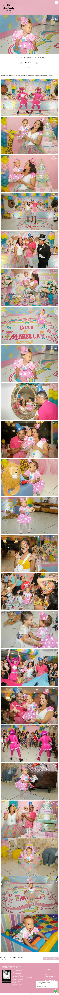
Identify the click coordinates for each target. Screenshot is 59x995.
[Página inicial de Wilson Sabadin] (9, 7)
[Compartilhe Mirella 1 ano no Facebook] (0, 959)
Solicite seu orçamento (50, 958)
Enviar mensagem (49, 974)
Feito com (30, 993)
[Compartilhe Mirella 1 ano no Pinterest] (5, 959)
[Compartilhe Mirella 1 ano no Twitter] (2, 959)
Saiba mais (15, 988)
